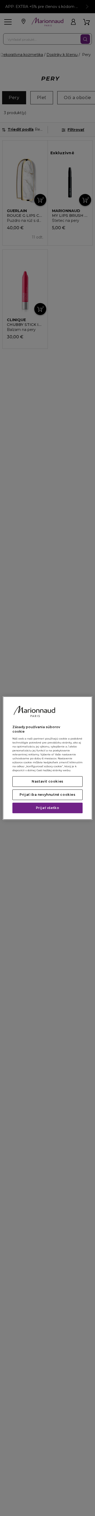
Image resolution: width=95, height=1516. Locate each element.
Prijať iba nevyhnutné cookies (47, 795)
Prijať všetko (47, 808)
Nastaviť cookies (47, 781)
